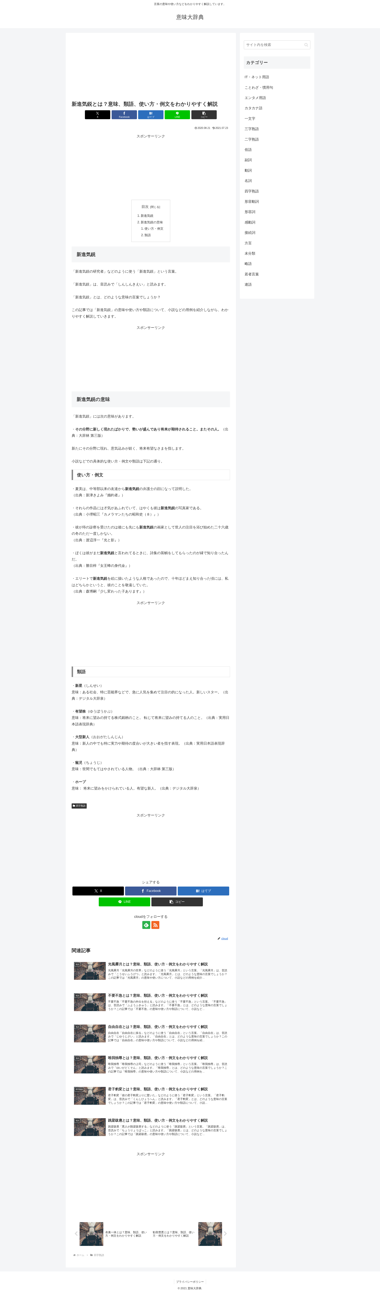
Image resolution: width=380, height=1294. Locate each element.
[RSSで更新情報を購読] (155, 925)
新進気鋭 (147, 215)
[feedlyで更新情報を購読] (146, 925)
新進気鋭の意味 (152, 222)
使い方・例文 (153, 228)
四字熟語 (81, 805)
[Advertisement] (151, 68)
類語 (147, 235)
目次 (145, 207)
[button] (204, 114)
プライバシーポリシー (190, 1281)
